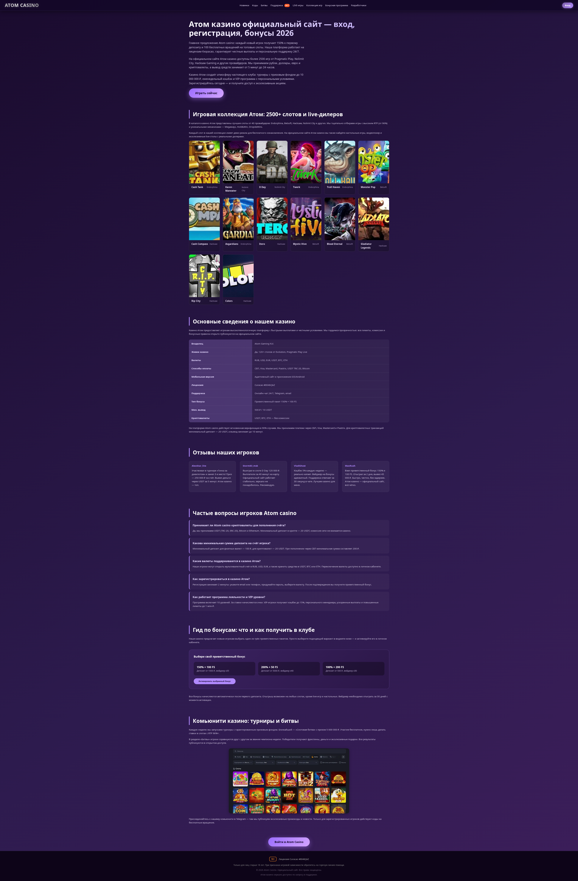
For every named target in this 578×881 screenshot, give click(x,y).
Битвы (264, 5)
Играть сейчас (206, 93)
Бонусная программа (336, 5)
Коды (255, 5)
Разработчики (358, 5)
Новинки (244, 5)
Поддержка (279, 5)
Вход (567, 5)
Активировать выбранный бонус (215, 681)
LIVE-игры (298, 5)
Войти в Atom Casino (289, 842)
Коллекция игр (314, 5)
